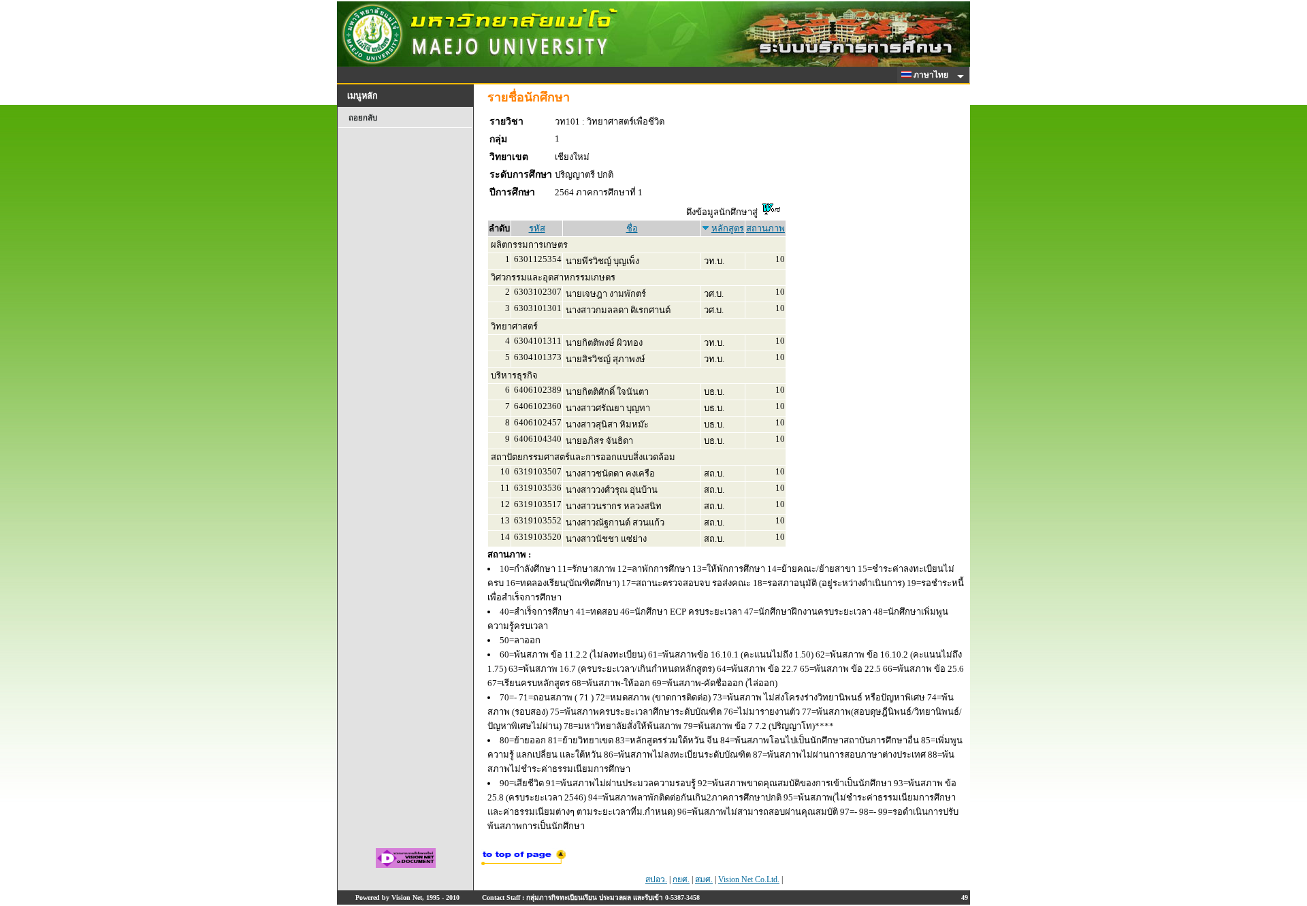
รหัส (537, 228)
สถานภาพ (765, 228)
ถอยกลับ (363, 118)
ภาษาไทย (931, 75)
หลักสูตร (727, 228)
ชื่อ (632, 228)
